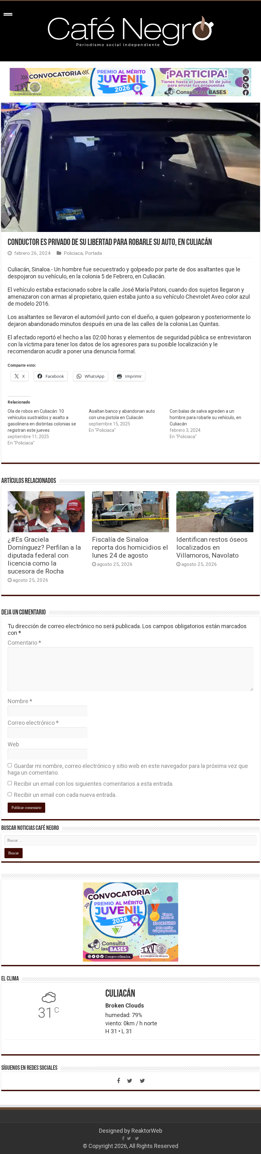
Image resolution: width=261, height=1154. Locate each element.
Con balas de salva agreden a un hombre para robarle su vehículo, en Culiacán (205, 417)
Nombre (20, 701)
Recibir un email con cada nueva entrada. (65, 794)
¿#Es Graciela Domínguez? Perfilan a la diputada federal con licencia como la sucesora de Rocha (44, 555)
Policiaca (73, 253)
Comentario (24, 642)
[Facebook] (118, 1081)
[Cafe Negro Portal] (130, 29)
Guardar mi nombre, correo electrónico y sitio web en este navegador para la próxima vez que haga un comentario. (128, 769)
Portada (93, 253)
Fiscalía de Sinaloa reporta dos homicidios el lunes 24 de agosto (130, 547)
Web (13, 744)
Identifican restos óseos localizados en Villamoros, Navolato (212, 547)
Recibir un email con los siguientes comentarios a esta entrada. (93, 783)
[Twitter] (130, 1081)
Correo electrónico (33, 722)
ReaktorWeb (146, 1130)
